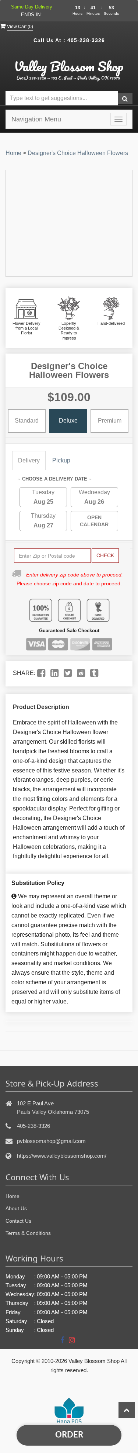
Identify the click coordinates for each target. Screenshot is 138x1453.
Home (13, 153)
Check (105, 555)
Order (69, 1435)
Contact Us (18, 1221)
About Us (16, 1208)
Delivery (29, 460)
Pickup (61, 460)
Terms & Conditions (28, 1233)
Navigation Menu (36, 119)
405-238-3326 (86, 40)
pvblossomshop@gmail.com (51, 1141)
